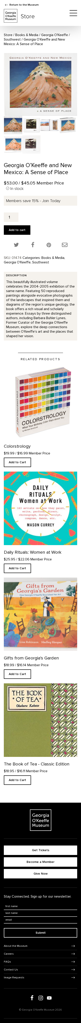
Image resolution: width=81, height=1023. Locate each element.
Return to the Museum (24, 5)
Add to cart (17, 230)
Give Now (41, 874)
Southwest (12, 39)
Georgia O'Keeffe (54, 35)
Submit (41, 933)
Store (8, 35)
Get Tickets (40, 850)
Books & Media (26, 35)
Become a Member (40, 862)
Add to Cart (17, 462)
